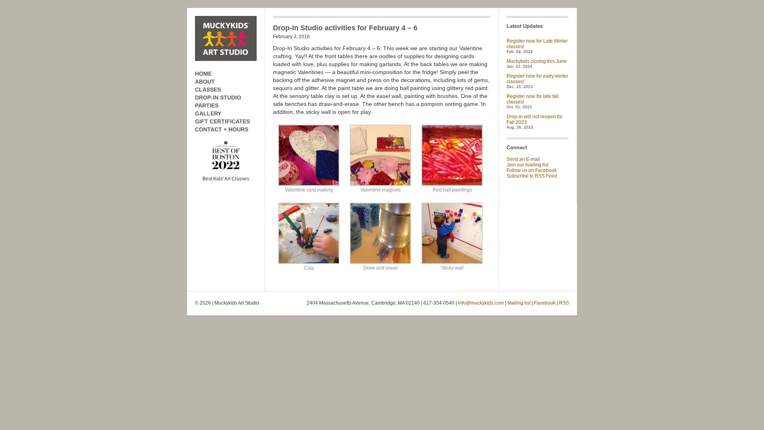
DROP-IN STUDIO (218, 97)
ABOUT (205, 81)
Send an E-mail (523, 159)
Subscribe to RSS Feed (532, 176)
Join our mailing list (527, 165)
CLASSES (208, 89)
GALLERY (208, 113)
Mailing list (518, 303)
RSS (564, 303)
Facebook (544, 303)
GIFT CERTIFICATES (222, 121)
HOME (203, 73)
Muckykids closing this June (537, 61)
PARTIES (206, 105)
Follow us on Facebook (532, 170)
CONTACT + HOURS (221, 129)
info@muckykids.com (481, 303)
